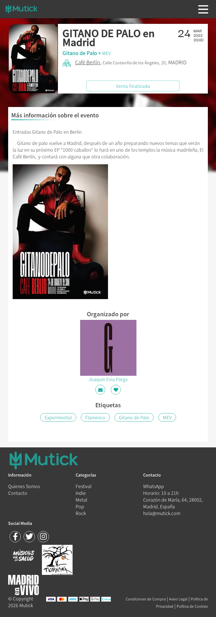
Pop (80, 506)
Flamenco (95, 417)
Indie (81, 492)
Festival (83, 486)
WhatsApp (153, 486)
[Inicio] (21, 9)
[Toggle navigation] (203, 9)
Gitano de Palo (134, 417)
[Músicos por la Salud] (23, 556)
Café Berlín (87, 62)
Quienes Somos (24, 486)
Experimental (58, 417)
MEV (106, 53)
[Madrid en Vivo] (57, 559)
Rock (81, 513)
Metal (81, 499)
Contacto (17, 492)
